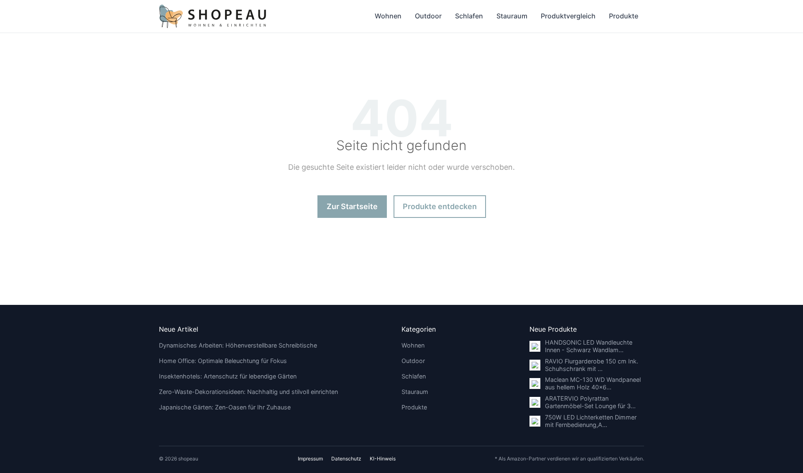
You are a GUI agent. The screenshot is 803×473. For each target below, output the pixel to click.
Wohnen (388, 16)
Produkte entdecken (440, 206)
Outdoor (428, 16)
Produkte (623, 16)
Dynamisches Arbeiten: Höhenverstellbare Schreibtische (238, 345)
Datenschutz (346, 458)
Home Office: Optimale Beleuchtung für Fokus (223, 360)
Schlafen (469, 16)
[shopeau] (212, 16)
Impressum (310, 458)
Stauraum (511, 16)
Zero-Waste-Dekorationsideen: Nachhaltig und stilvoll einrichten (248, 391)
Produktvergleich (568, 16)
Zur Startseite (352, 206)
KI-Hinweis (383, 458)
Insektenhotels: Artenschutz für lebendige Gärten (228, 376)
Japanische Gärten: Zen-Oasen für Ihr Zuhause (225, 407)
